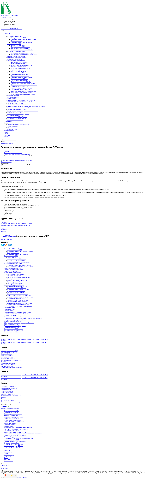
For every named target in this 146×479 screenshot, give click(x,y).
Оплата (6, 133)
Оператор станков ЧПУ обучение (17, 117)
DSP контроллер (12, 129)
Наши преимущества (7, 143)
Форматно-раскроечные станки (16, 51)
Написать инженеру (6, 162)
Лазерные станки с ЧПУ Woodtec (20, 47)
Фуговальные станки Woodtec (19, 79)
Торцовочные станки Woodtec (19, 86)
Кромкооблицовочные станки (16, 56)
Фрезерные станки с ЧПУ (14, 36)
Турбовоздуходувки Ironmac (19, 69)
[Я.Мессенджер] (2, 245)
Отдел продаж (8, 121)
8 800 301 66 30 (14, 15)
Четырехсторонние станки (15, 103)
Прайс (6, 132)
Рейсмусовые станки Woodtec (19, 80)
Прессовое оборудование (14, 59)
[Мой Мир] (11, 245)
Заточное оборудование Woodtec (16, 109)
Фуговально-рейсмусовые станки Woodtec (23, 94)
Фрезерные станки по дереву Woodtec (22, 77)
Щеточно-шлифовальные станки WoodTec (19, 101)
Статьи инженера (12, 126)
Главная (6, 151)
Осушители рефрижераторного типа (21, 68)
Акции (6, 136)
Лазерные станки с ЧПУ (14, 44)
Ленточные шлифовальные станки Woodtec (23, 91)
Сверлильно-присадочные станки (17, 57)
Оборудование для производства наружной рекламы (22, 111)
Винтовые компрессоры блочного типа (22, 65)
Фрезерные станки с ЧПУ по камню (21, 42)
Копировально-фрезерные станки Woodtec (23, 83)
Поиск (2, 141)
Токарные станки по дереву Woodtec (21, 88)
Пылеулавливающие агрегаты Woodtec (18, 108)
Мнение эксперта (9, 130)
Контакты (7, 135)
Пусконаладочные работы (14, 115)
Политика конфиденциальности (10, 408)
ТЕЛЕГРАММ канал (16, 29)
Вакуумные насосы (16, 41)
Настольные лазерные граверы (20, 48)
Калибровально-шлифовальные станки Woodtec (21, 100)
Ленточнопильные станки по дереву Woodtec (24, 85)
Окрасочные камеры (13, 95)
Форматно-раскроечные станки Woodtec (22, 53)
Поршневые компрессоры (18, 71)
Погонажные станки (13, 97)
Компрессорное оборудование (16, 60)
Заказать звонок (5, 29)
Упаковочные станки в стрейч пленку (18, 104)
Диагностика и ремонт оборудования (18, 114)
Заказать (3, 231)
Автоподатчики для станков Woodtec (21, 92)
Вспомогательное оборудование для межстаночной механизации (26, 106)
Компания (7, 33)
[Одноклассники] (6, 245)
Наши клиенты (8, 461)
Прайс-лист (7, 456)
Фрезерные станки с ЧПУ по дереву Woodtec (24, 39)
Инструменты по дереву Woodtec (16, 118)
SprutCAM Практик (8, 236)
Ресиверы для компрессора (18, 66)
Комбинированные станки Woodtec (21, 82)
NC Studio (10, 127)
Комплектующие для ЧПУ (15, 112)
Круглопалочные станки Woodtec (20, 89)
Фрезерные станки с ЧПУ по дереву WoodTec (20, 251)
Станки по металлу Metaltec (15, 120)
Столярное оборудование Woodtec (17, 73)
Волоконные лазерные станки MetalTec (22, 50)
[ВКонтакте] (4, 245)
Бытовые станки (12, 98)
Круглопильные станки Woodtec (20, 76)
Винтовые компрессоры (18, 63)
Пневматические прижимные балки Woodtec (24, 54)
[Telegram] (9, 245)
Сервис (6, 453)
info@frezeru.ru (5, 15)
